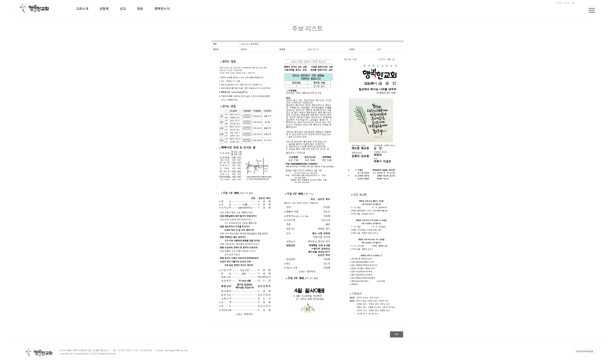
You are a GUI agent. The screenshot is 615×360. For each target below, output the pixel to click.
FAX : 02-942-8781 (143, 350)
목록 (396, 334)
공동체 (104, 9)
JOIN (573, 3)
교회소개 (82, 9)
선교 (123, 9)
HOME (559, 3)
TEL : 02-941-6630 (122, 350)
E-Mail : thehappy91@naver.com (172, 350)
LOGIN (566, 3)
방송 (140, 9)
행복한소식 (162, 9)
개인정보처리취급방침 (584, 351)
